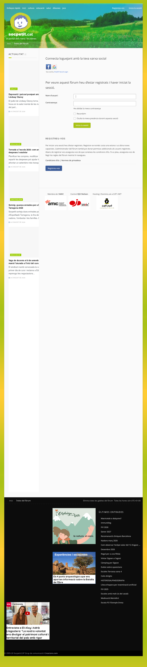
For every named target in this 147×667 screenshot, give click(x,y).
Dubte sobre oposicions (111, 567)
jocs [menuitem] (64, 8)
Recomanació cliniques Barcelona (116, 536)
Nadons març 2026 (109, 540)
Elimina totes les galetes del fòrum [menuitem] (98, 500)
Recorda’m (81, 113)
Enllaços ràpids (13, 8)
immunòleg (106, 522)
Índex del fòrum (23, 500)
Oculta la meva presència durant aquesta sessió (97, 118)
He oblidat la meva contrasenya (87, 108)
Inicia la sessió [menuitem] (135, 8)
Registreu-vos (54, 168)
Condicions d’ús (52, 160)
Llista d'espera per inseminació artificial (119, 584)
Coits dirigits (106, 576)
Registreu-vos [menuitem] (118, 8)
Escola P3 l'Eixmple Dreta (112, 602)
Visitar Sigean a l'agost (111, 558)
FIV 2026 (104, 527)
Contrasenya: (51, 102)
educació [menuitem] (40, 8)
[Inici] (21, 27)
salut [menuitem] (48, 8)
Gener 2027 (106, 531)
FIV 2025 (104, 589)
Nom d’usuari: (52, 95)
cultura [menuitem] (31, 8)
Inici (11, 500)
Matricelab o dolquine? (111, 518)
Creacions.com (51, 653)
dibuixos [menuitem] (56, 8)
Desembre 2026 (108, 549)
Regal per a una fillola (110, 554)
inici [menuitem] (24, 8)
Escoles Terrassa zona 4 (111, 571)
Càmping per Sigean (110, 562)
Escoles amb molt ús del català (114, 593)
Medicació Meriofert (110, 598)
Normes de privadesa (71, 160)
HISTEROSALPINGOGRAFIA (112, 580)
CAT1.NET (117, 194)
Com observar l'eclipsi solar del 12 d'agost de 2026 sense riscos (121, 545)
